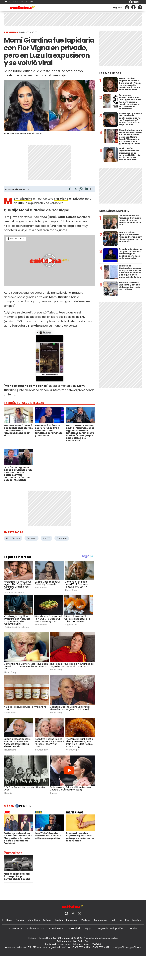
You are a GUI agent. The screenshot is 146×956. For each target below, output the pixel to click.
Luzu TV (46, 538)
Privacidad (74, 928)
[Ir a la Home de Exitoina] (23, 8)
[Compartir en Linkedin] (86, 189)
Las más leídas (110, 73)
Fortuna (47, 920)
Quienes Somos (35, 928)
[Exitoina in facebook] (133, 7)
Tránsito (132, 928)
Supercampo (100, 920)
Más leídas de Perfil (114, 211)
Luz (120, 920)
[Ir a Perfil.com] (135, 2)
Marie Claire (34, 920)
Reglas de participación (110, 928)
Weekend (85, 920)
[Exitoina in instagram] (127, 7)
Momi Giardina (13, 538)
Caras (9, 920)
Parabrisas (71, 920)
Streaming (62, 538)
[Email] (91, 189)
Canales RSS (15, 928)
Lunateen (137, 920)
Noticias (20, 920)
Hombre (59, 920)
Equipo (88, 928)
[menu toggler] (6, 7)
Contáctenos (56, 928)
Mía (127, 920)
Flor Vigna (31, 538)
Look (113, 920)
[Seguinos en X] (140, 7)
